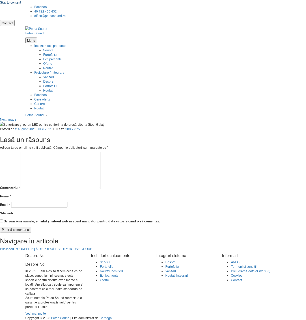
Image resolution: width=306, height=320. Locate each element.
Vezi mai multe (35, 313)
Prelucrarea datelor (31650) (250, 271)
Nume (5, 196)
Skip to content (10, 2)
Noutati (48, 68)
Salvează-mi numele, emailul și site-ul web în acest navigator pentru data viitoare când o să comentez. (82, 221)
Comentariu (10, 187)
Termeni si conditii (243, 266)
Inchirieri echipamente (50, 45)
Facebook (41, 94)
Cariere (39, 103)
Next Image (8, 119)
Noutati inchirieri (111, 271)
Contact (7, 23)
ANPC (235, 262)
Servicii (48, 50)
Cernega (105, 318)
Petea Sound (34, 33)
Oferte (47, 63)
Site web (6, 213)
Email (5, 204)
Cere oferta (42, 99)
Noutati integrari (176, 275)
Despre (48, 81)
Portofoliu (50, 54)
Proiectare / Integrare (49, 72)
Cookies (236, 275)
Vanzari (48, 77)
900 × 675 (72, 129)
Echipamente (52, 59)
